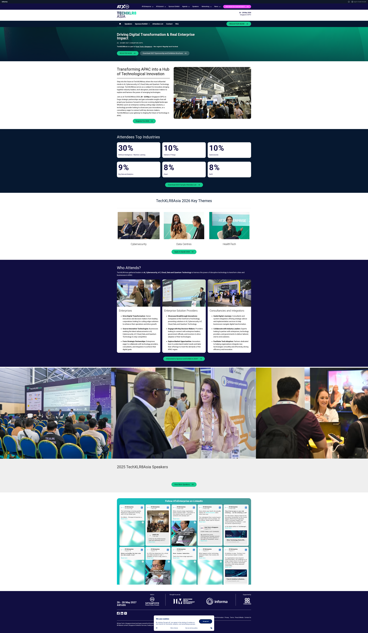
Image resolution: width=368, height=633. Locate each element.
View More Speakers (182, 484)
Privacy (227, 617)
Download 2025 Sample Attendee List (182, 185)
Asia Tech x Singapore (144, 47)
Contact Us (247, 617)
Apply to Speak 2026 (182, 252)
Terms (232, 617)
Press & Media (239, 617)
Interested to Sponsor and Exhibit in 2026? (182, 359)
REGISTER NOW (236, 24)
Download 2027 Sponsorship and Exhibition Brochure (163, 53)
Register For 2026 (142, 121)
